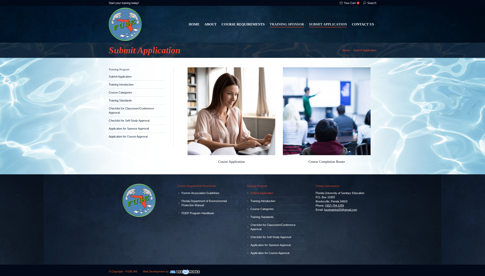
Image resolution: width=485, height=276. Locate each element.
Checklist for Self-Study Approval (129, 120)
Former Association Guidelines (200, 193)
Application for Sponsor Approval (129, 128)
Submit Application (120, 76)
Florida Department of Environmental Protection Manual (204, 203)
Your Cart (351, 3)
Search (371, 3)
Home (346, 50)
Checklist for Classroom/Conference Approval (273, 227)
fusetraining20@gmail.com (340, 209)
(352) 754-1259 (334, 205)
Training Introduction (121, 84)
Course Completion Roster (326, 162)
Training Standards (120, 100)
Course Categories (120, 92)
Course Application (231, 162)
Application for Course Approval (128, 136)
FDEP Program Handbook (197, 213)
